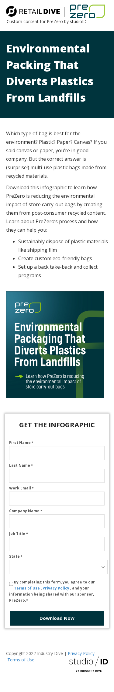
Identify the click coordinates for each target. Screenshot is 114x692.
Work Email (21, 488)
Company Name (25, 510)
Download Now (57, 618)
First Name (21, 442)
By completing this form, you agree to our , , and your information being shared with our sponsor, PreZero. (52, 591)
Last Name (21, 465)
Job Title (18, 533)
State (15, 556)
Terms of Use (27, 588)
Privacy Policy (56, 588)
